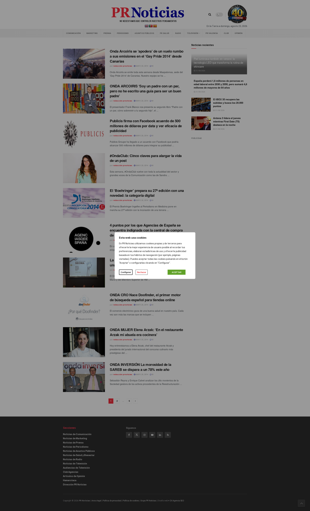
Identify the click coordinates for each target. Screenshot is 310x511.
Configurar (126, 272)
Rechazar (141, 272)
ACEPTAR (176, 272)
